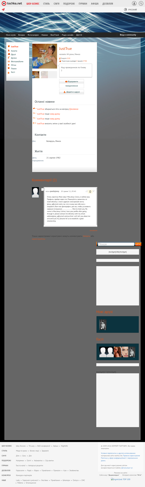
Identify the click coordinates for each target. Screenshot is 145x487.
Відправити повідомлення (71, 83)
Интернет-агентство (132, 475)
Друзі (13, 54)
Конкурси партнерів (24, 475)
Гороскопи (20, 470)
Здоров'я (45, 451)
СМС (83, 480)
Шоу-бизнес (21, 446)
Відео (36, 470)
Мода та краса (21, 451)
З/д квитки (49, 460)
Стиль (4, 451)
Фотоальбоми (17, 61)
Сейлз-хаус (109, 475)
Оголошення (31, 483)
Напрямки (20, 460)
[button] (32, 3)
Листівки (44, 480)
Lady (18, 480)
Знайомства (74, 470)
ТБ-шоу (32, 446)
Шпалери (66, 480)
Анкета (14, 51)
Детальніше (125, 468)
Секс (24, 455)
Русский (132, 9)
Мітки (13, 65)
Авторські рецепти (35, 465)
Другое (79, 35)
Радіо (29, 470)
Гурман (5, 465)
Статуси (76, 480)
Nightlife (64, 446)
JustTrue (40, 109)
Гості (13, 72)
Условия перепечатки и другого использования (118, 453)
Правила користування (131, 455)
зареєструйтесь (38, 239)
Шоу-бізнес (7, 446)
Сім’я (4, 455)
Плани (14, 68)
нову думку (55, 114)
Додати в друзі (73, 92)
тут (131, 468)
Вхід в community (128, 35)
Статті (29, 460)
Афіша (55, 446)
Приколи (56, 470)
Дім (30, 455)
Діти (17, 455)
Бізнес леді (34, 451)
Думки (14, 58)
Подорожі (6, 460)
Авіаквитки (38, 460)
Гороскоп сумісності (30, 480)
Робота (20, 483)
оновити (93, 230)
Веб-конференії (43, 446)
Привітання (46, 470)
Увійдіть (86, 236)
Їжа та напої (20, 465)
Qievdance (73, 109)
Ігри (65, 470)
